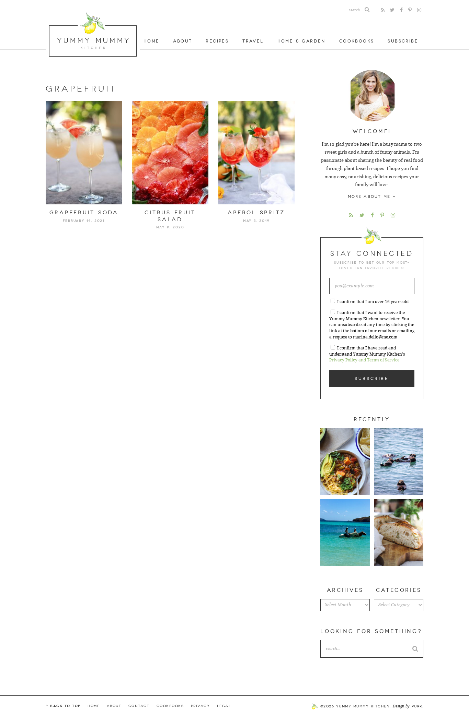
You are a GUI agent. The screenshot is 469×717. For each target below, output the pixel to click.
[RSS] (383, 10)
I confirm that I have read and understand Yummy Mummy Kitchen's (367, 354)
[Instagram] (419, 10)
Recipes (217, 41)
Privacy (200, 706)
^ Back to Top (63, 706)
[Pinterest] (410, 10)
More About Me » (372, 196)
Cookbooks (356, 41)
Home (152, 41)
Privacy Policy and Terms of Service (364, 360)
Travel (252, 41)
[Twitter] (392, 10)
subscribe (403, 41)
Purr (417, 706)
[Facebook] (401, 10)
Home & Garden (301, 41)
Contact (139, 706)
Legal (224, 706)
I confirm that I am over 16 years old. (373, 301)
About (182, 41)
